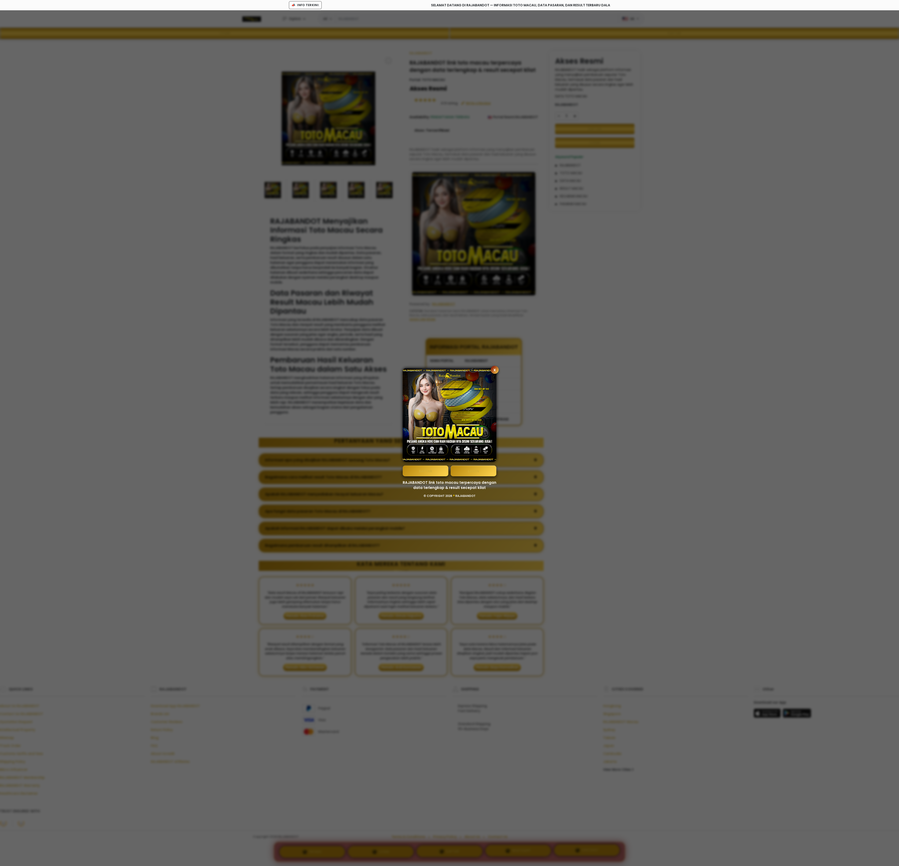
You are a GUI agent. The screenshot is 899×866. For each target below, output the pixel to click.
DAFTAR (425, 471)
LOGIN (473, 471)
